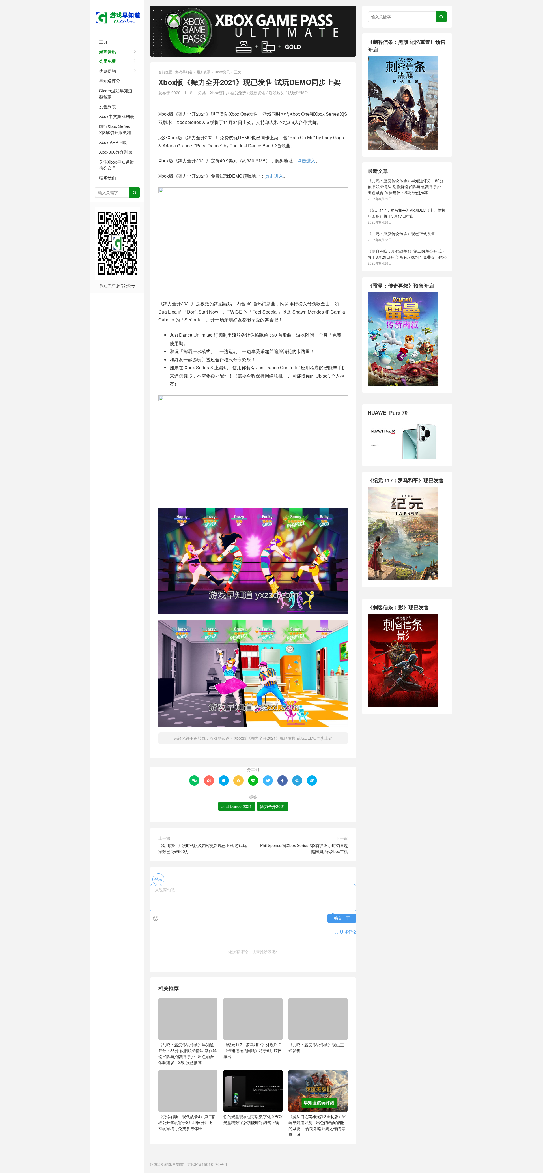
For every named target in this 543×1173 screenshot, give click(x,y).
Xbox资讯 (222, 71)
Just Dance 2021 (236, 806)
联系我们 (107, 178)
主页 (103, 41)
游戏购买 (277, 92)
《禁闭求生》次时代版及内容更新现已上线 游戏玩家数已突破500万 (202, 848)
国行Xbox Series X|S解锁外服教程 (115, 129)
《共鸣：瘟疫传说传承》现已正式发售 (316, 1047)
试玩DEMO (298, 92)
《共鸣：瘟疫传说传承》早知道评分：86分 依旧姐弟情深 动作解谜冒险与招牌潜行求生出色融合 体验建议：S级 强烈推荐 (187, 1053)
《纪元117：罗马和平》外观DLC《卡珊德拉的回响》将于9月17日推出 (252, 1050)
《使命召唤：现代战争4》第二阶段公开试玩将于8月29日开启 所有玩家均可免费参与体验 (187, 1122)
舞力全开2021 (272, 806)
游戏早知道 (117, 17)
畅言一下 (342, 918)
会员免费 (107, 61)
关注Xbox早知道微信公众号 (116, 165)
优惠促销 (107, 71)
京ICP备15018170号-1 (207, 1164)
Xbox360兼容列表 (115, 152)
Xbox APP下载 (113, 142)
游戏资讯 (107, 51)
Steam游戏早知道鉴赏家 (115, 93)
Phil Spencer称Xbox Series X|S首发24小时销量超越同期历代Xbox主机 (304, 848)
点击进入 (306, 160)
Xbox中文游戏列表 (116, 116)
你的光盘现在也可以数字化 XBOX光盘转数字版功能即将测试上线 (253, 1119)
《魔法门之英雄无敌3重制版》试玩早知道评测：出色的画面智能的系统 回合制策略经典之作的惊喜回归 (317, 1125)
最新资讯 (203, 71)
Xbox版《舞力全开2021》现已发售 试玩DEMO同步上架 (283, 738)
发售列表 (107, 107)
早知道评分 (109, 80)
